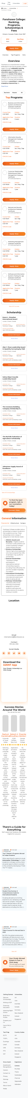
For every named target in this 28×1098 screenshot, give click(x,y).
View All (14, 951)
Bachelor (7, 92)
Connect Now (14, 510)
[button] (8, 998)
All (21, 92)
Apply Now (14, 48)
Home (5, 8)
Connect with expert (14, 335)
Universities (12, 8)
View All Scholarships (8, 492)
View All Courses (14, 306)
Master (14, 92)
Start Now (14, 970)
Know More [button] (14, 338)
